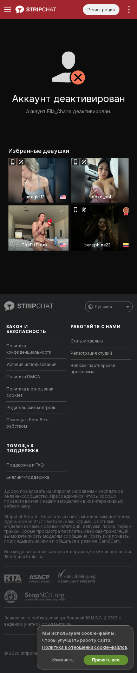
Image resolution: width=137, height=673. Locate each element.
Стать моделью (87, 341)
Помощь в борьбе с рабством (27, 423)
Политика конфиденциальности (28, 349)
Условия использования (31, 364)
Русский (103, 306)
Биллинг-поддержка (27, 477)
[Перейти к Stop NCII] (45, 596)
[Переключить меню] (7, 9)
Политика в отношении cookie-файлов (84, 647)
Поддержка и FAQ (25, 465)
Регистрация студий (91, 353)
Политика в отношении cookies (29, 392)
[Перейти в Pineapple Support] (11, 596)
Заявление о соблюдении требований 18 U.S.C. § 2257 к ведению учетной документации (62, 621)
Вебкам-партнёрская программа (93, 368)
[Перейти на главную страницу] (41, 9)
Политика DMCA (23, 376)
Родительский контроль (31, 407)
